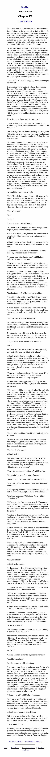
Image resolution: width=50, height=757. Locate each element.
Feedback (26, 750)
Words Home (15, 748)
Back (5, 748)
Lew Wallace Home (28, 748)
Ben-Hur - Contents (15, 741)
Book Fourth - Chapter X (33, 741)
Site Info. (41, 748)
